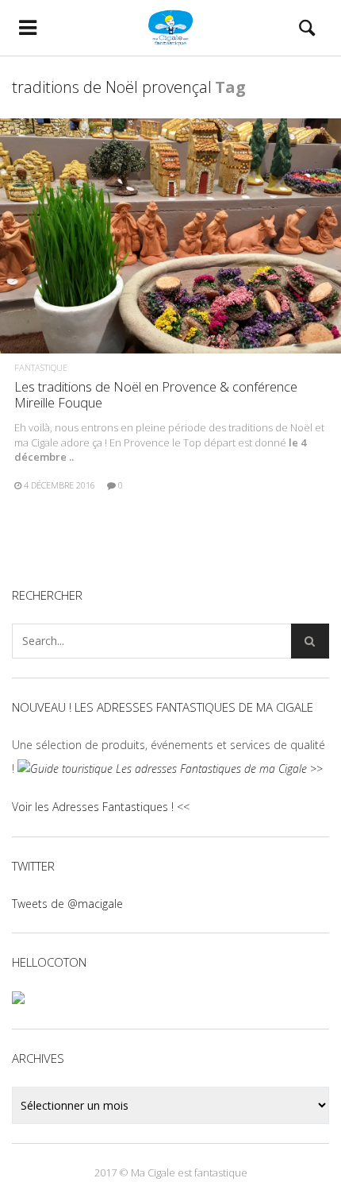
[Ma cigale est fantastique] (170, 28)
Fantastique (40, 367)
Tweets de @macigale (67, 903)
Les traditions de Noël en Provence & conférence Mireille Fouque (155, 394)
